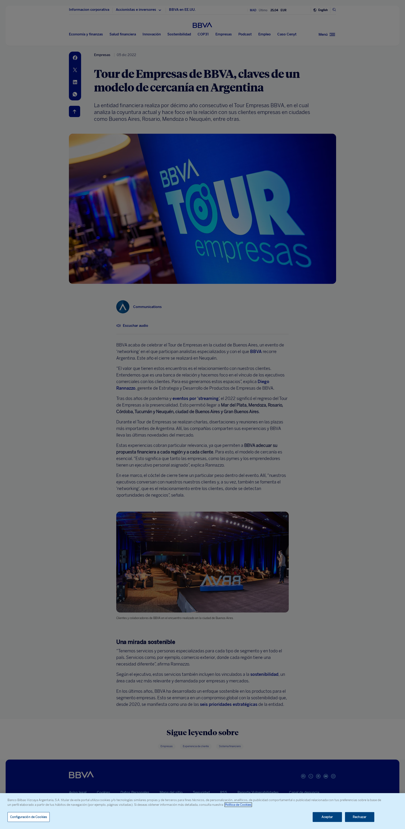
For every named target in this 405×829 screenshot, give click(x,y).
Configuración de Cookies (28, 817)
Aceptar (327, 817)
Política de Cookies (238, 804)
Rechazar (359, 817)
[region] (202, 811)
